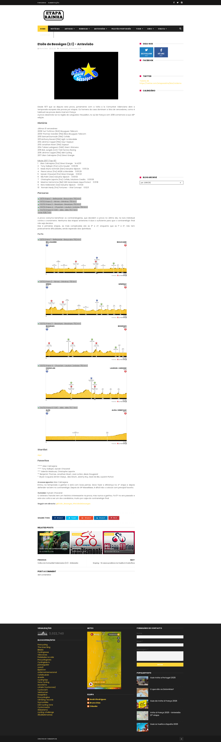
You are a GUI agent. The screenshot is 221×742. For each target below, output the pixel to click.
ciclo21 (40, 667)
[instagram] (181, 2)
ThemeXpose (52, 739)
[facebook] (174, 2)
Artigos (69, 29)
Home (42, 29)
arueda (41, 677)
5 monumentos (46, 534)
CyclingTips (43, 680)
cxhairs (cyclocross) (47, 687)
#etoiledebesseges (81, 503)
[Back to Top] (181, 739)
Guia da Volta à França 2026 (163, 701)
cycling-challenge (46, 712)
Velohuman (43, 692)
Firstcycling (43, 644)
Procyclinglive (44, 697)
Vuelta (161, 29)
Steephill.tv (42, 694)
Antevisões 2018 (75, 48)
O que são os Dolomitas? (162, 689)
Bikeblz (40, 649)
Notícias (55, 29)
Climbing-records (45, 699)
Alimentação (53, 3)
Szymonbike (43, 702)
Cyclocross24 (44, 707)
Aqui (39, 455)
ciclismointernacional (47, 672)
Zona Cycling (43, 682)
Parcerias (42, 3)
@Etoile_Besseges (64, 503)
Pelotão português (121, 29)
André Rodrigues (98, 699)
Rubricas (83, 29)
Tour (138, 29)
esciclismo (42, 684)
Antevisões (99, 29)
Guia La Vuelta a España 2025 (164, 724)
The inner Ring (44, 647)
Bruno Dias (95, 703)
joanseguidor (43, 664)
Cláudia (93, 706)
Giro (149, 29)
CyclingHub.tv (44, 662)
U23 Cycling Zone (45, 705)
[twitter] (177, 2)
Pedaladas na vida (46, 657)
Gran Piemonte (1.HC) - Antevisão (83, 547)
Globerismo (43, 710)
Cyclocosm (43, 689)
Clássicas (45, 35)
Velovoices (42, 654)
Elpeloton (42, 669)
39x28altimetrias (45, 715)
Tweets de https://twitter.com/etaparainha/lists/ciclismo (160, 82)
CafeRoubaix (43, 675)
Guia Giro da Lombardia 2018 (53, 548)
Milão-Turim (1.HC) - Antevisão (114, 547)
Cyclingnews (43, 652)
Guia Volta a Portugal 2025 (163, 677)
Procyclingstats (44, 659)
